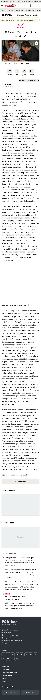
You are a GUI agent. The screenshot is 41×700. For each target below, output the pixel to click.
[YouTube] (31, 654)
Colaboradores (7, 675)
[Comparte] (9, 71)
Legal (4, 678)
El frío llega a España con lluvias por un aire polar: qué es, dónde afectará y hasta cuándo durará (21, 605)
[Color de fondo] (31, 71)
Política (4, 10)
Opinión (11, 10)
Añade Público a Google (30, 80)
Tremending (19, 10)
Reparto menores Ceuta (16, 1)
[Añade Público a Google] (3, 654)
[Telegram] (3, 659)
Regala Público (9, 638)
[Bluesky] (22, 654)
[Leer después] (17, 71)
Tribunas (28, 15)
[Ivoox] (17, 659)
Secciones (5, 666)
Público (9, 622)
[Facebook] (12, 654)
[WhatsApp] (12, 659)
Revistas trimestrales (9, 672)
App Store (31, 692)
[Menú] (2, 5)
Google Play (11, 692)
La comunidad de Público (13, 640)
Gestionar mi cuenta (11, 630)
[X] (17, 654)
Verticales (5, 669)
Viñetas (35, 15)
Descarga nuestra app (9, 687)
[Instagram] (26, 654)
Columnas (20, 15)
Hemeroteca (7, 15)
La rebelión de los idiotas (15, 596)
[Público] (17, 5)
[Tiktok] (35, 654)
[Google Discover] (8, 654)
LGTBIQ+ (26, 1)
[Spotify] (8, 659)
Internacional (30, 10)
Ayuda (6, 643)
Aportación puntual (11, 635)
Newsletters (8, 633)
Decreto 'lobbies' (34, 1)
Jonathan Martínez (13, 599)
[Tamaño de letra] (24, 71)
